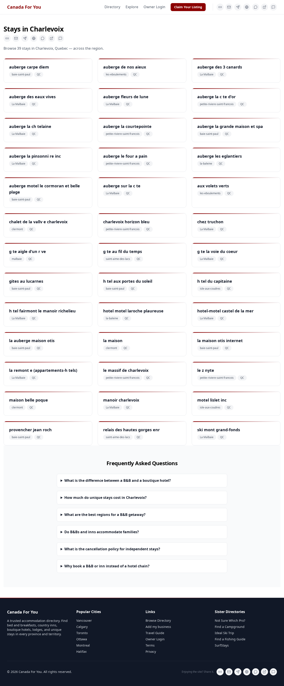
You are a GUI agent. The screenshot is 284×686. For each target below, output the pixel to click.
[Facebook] (246, 7)
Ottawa (81, 639)
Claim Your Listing (188, 7)
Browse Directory (158, 620)
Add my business (158, 627)
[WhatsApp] (255, 7)
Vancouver (84, 620)
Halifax (81, 651)
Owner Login (154, 6)
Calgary (82, 627)
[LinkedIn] (264, 7)
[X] (237, 7)
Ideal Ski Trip (224, 633)
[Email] (229, 7)
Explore (132, 6)
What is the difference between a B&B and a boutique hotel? (117, 480)
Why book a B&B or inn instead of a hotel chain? (107, 566)
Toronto (82, 633)
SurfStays (222, 645)
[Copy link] (220, 7)
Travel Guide (155, 633)
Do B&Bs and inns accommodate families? (101, 531)
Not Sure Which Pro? (230, 620)
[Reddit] (273, 7)
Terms (150, 645)
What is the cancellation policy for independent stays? (112, 549)
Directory (112, 6)
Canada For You (24, 7)
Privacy (151, 651)
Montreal (83, 645)
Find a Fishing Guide (230, 639)
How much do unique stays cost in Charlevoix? (105, 497)
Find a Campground (230, 627)
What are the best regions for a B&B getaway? (105, 514)
